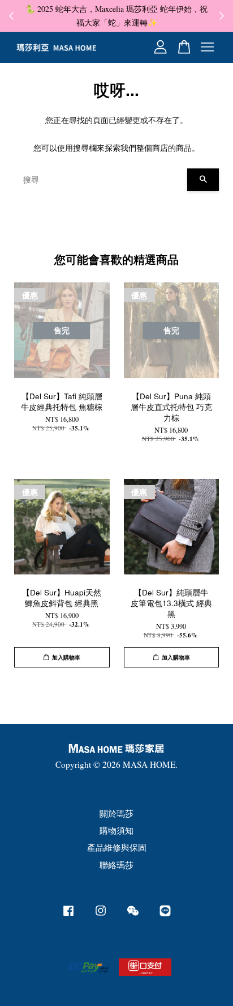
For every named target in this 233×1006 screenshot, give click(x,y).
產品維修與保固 (116, 847)
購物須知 (116, 830)
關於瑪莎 (116, 813)
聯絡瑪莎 (116, 864)
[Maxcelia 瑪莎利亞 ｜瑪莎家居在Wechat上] (133, 915)
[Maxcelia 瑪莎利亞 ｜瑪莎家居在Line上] (165, 915)
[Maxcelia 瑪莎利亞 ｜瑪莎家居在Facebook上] (68, 915)
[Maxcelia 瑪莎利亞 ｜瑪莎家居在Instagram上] (101, 915)
